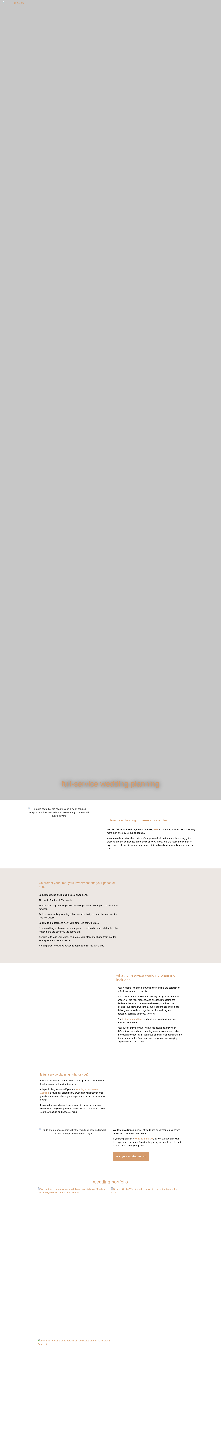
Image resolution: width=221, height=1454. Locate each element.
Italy (156, 829)
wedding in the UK (144, 1138)
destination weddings (132, 1019)
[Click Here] (215, 7)
